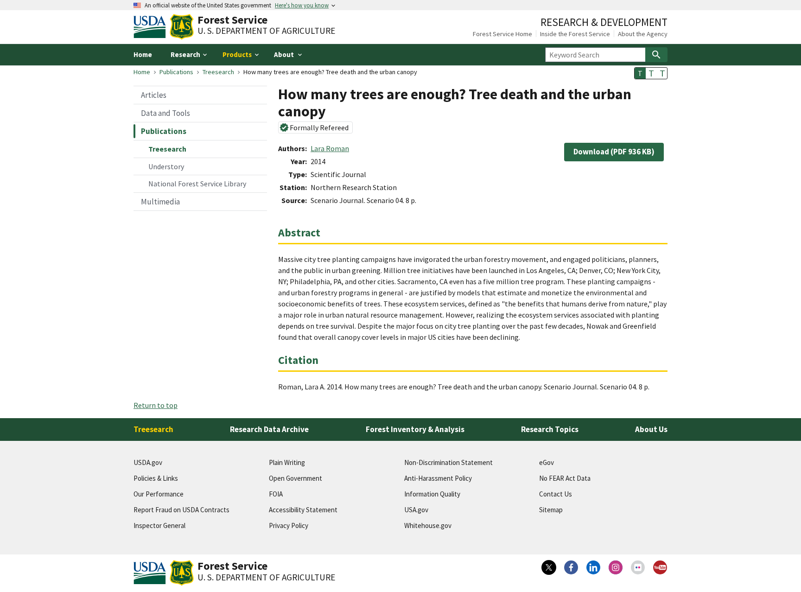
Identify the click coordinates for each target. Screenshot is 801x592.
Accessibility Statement (303, 509)
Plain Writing (287, 462)
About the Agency (643, 34)
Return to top (156, 405)
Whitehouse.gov (427, 525)
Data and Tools (165, 113)
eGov (546, 462)
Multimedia (160, 202)
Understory (166, 166)
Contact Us (555, 494)
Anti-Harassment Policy (438, 478)
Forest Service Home (502, 34)
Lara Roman (330, 148)
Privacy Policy (288, 525)
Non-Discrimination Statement (448, 462)
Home (143, 54)
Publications (176, 72)
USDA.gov (148, 462)
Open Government (295, 478)
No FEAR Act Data (565, 478)
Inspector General (159, 525)
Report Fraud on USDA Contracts (181, 509)
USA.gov (416, 509)
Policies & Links (156, 478)
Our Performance (159, 494)
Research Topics (549, 429)
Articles (153, 95)
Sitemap (551, 509)
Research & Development (604, 22)
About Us (651, 429)
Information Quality (432, 494)
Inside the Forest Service (575, 34)
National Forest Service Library (197, 183)
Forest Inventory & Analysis (415, 429)
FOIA (276, 494)
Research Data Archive (269, 429)
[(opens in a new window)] (548, 567)
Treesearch (218, 72)
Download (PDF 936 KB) (614, 151)
